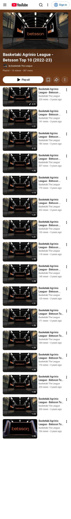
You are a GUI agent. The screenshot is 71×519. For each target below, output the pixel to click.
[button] (35, 30)
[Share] (56, 79)
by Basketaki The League (20, 66)
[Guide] (5, 5)
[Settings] (48, 5)
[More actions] (64, 79)
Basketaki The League (49, 96)
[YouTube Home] (19, 5)
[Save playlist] (48, 79)
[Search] (41, 5)
